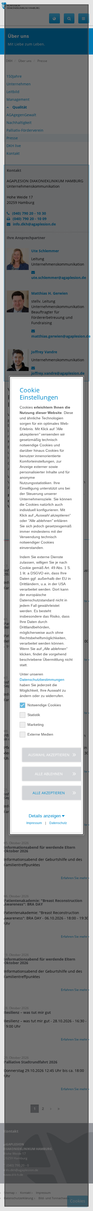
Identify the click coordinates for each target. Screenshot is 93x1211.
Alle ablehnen (49, 773)
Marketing (35, 724)
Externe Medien (40, 734)
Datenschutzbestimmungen (42, 679)
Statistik (33, 715)
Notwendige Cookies (44, 705)
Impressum (34, 823)
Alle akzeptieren (49, 792)
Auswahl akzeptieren (48, 754)
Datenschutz (58, 823)
